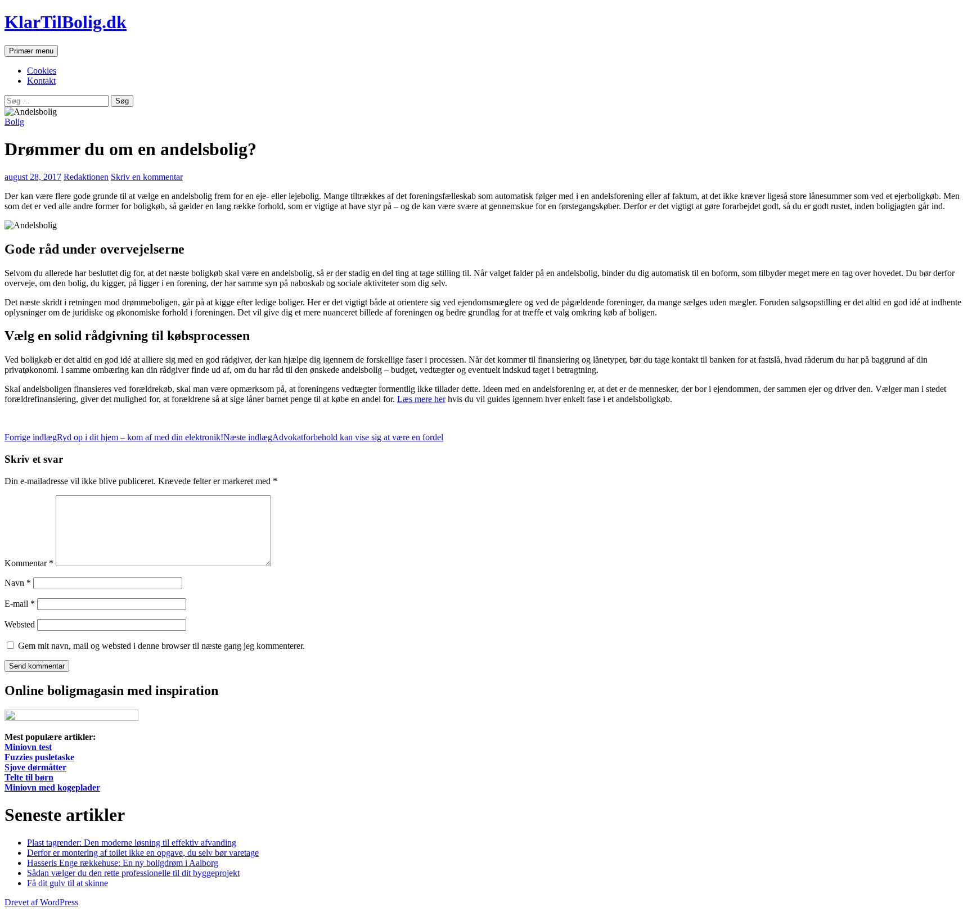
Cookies (41, 70)
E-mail (19, 603)
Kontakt (41, 80)
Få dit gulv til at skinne (67, 883)
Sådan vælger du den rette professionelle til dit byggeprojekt (133, 873)
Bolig (14, 122)
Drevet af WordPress (41, 902)
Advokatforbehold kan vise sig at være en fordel (333, 437)
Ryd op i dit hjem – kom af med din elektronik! (113, 437)
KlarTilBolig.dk (65, 22)
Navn (17, 583)
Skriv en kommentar (147, 177)
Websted (19, 624)
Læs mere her (421, 399)
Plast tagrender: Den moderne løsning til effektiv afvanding (131, 842)
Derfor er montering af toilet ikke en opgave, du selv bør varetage (143, 852)
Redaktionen (86, 177)
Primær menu (31, 51)
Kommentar (28, 563)
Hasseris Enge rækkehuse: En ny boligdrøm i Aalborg (122, 863)
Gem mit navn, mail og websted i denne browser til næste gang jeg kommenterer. (161, 646)
